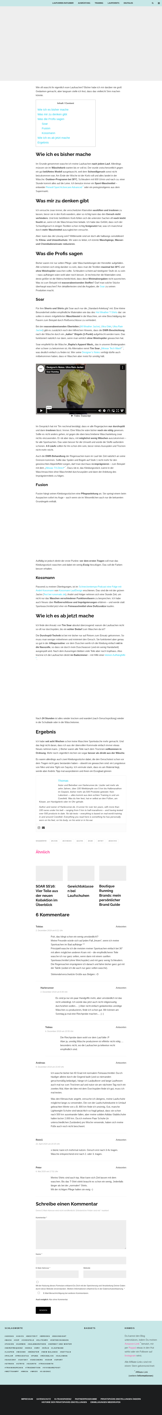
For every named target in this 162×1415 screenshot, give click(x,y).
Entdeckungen (60, 1340)
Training (99, 3)
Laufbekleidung (12, 77)
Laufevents (113, 3)
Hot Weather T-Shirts (106, 312)
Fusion (46, 128)
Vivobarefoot (52, 1367)
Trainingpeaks (14, 1367)
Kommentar (41, 1218)
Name (39, 1254)
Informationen (145, 1375)
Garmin (21, 1344)
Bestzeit (32, 1336)
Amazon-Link (132, 1343)
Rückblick (48, 1356)
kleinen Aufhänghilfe (115, 655)
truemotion (33, 1367)
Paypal (132, 1347)
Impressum (27, 1399)
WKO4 (25, 1371)
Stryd (21, 1364)
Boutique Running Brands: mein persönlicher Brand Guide (110, 895)
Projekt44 (23, 1356)
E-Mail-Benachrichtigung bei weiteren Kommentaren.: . (62, 1296)
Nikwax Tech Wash (111, 348)
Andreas (40, 1062)
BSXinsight (59, 1336)
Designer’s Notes (91, 352)
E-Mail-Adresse (43, 1268)
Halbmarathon (37, 1344)
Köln (46, 1348)
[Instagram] (38, 827)
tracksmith (46, 1364)
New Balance (50, 1352)
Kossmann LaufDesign (70, 590)
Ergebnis (43, 142)
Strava (10, 1364)
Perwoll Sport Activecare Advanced (64, 187)
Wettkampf (12, 1371)
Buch (9, 1340)
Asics (20, 1336)
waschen (113, 841)
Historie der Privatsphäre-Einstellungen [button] (64, 1402)
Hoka (29, 1348)
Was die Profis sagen (50, 119)
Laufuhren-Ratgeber (63, 3)
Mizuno (22, 1352)
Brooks (45, 1336)
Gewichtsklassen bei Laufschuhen (80, 891)
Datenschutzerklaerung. (113, 1289)
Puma (35, 1356)
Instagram (130, 1355)
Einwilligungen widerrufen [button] (105, 1402)
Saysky (24, 1360)
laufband (58, 1348)
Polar (9, 1356)
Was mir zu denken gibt (52, 114)
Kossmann (48, 133)
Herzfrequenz (14, 1348)
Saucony (11, 1360)
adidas (10, 1336)
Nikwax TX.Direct (55, 468)
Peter (39, 1167)
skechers (37, 1360)
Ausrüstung (84, 3)
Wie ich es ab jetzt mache (53, 137)
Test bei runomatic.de (54, 594)
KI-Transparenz (62, 1399)
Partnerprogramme (86, 1399)
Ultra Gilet (106, 326)
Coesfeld (28, 1340)
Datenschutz (44, 1399)
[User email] (43, 827)
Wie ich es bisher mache (53, 109)
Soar (45, 123)
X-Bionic (46, 1371)
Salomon (62, 1356)
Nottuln (66, 1352)
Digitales (128, 3)
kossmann (67, 841)
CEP (17, 1340)
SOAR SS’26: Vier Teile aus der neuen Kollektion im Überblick (47, 895)
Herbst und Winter (61, 1344)
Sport (101, 841)
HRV (38, 1348)
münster (34, 1352)
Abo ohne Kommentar (58, 1299)
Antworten (121, 926)
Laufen (80, 841)
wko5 (35, 1371)
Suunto (32, 1364)
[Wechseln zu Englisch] (146, 3)
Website (86, 1268)
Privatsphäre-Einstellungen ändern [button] (121, 1399)
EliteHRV (43, 1340)
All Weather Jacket (90, 326)
